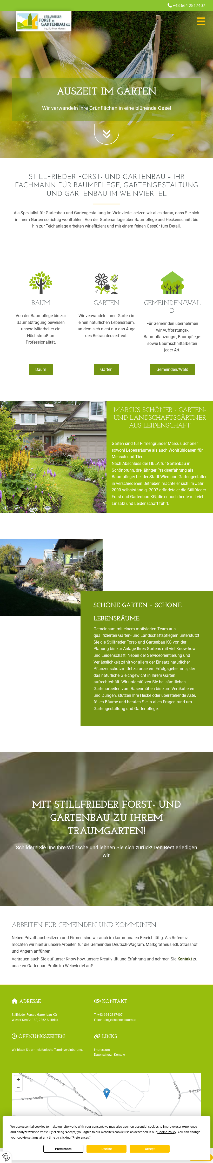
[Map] (106, 1099)
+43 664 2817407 (189, 5)
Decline (107, 1149)
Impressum (102, 1050)
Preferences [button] (80, 1137)
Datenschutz (103, 1055)
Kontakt (184, 959)
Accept (150, 1149)
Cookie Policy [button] (166, 1132)
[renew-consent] (6, 1157)
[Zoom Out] (18, 1087)
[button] (148, 21)
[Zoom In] (18, 1079)
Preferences (63, 1149)
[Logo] (43, 21)
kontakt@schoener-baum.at (116, 1020)
